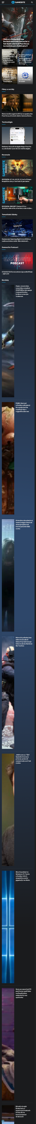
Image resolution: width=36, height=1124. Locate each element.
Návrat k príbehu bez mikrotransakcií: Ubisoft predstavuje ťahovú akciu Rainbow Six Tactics (24, 642)
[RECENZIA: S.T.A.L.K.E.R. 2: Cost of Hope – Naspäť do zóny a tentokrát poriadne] (17, 168)
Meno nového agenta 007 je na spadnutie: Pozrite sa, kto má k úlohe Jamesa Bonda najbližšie (17, 116)
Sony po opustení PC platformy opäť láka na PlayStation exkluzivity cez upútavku (23, 993)
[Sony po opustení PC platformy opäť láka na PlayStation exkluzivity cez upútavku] (8, 1044)
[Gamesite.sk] (18, 2)
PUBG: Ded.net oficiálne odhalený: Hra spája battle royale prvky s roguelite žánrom (23, 407)
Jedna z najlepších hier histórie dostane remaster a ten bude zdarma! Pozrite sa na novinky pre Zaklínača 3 (16, 42)
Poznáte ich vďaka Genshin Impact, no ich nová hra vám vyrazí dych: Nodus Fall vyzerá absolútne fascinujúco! (9, 75)
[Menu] (3, 2)
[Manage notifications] (2, 1121)
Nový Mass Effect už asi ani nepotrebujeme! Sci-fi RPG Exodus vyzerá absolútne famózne (25, 59)
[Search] (32, 2)
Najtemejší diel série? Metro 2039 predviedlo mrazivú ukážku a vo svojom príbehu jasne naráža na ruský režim (9, 57)
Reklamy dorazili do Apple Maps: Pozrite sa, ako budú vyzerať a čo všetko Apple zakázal (16, 149)
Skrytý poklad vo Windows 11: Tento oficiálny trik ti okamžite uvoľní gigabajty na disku (23, 876)
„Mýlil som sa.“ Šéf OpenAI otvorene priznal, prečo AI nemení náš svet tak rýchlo (23, 759)
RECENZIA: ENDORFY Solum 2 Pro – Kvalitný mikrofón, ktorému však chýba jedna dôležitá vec (16, 208)
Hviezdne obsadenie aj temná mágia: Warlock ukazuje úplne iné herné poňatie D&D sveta (24, 525)
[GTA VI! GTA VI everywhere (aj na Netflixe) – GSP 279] (17, 260)
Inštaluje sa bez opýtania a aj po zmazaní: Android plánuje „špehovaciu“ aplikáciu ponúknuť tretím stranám (25, 75)
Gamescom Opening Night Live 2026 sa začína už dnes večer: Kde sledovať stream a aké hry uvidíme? (16, 241)
